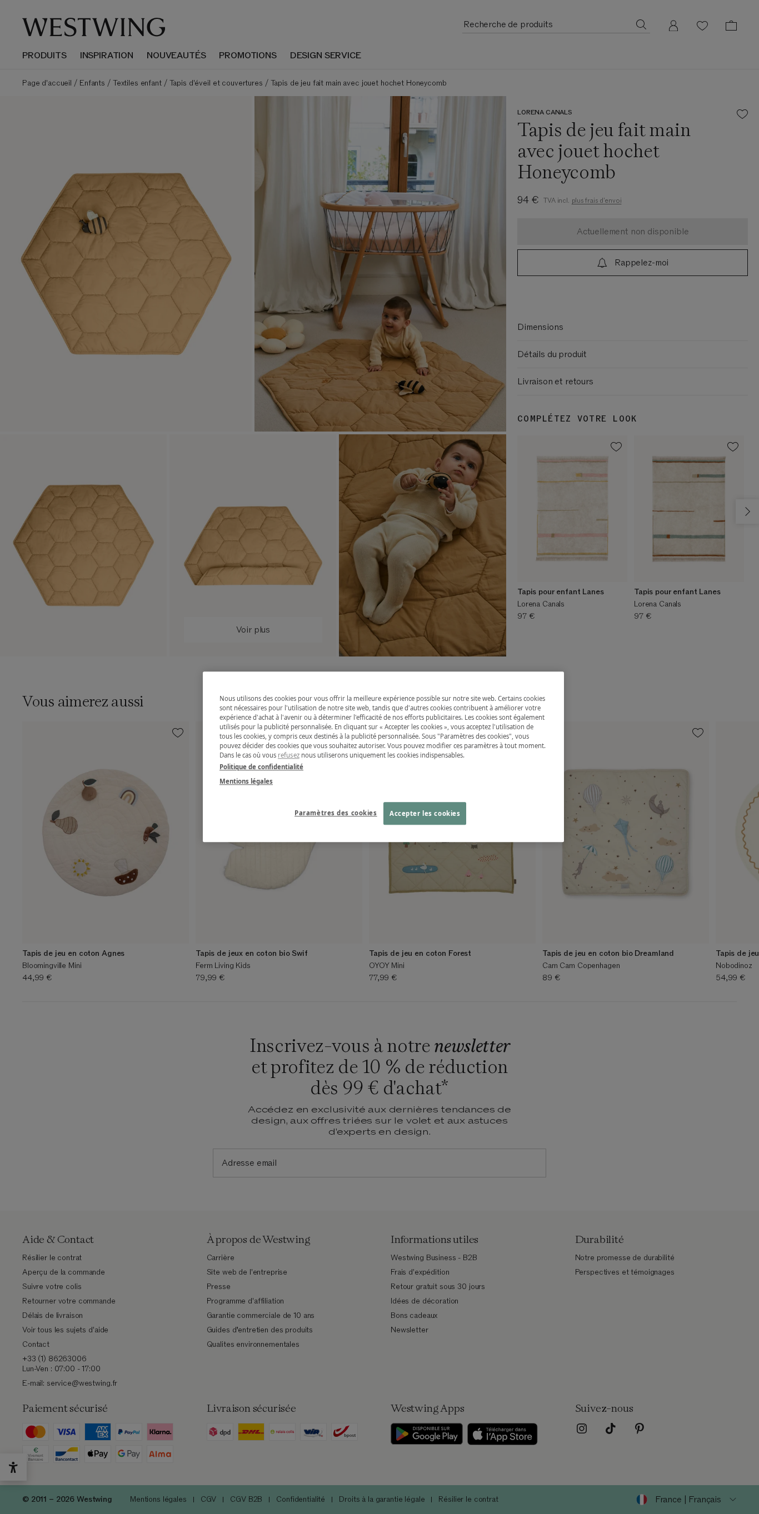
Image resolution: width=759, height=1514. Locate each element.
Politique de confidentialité (261, 767)
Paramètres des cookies (335, 813)
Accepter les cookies (425, 813)
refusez (288, 755)
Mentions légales (246, 781)
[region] (383, 756)
